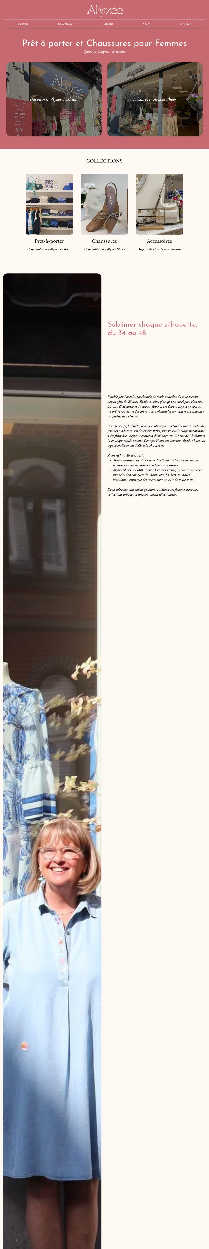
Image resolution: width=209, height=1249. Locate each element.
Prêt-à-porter (49, 241)
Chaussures (104, 241)
